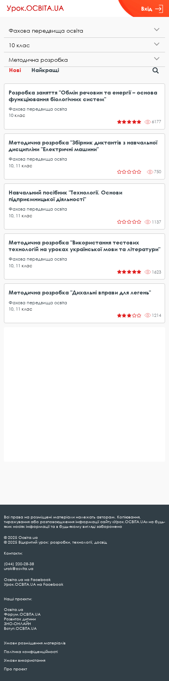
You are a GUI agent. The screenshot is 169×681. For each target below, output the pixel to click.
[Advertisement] (84, 394)
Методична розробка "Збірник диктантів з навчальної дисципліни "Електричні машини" (83, 145)
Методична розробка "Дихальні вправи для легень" (80, 292)
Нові (15, 70)
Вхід (146, 8)
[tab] (84, 30)
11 (18, 165)
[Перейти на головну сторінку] (35, 9)
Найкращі (45, 70)
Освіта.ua (13, 609)
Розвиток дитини (20, 618)
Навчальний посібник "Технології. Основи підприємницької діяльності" (65, 195)
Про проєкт (15, 668)
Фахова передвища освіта (38, 108)
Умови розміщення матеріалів (35, 642)
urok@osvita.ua (18, 568)
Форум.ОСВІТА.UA (22, 614)
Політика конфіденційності (31, 651)
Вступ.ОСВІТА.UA (20, 628)
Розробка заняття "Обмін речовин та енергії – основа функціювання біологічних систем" (83, 95)
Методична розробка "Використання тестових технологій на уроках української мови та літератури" (84, 245)
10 (11, 115)
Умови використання (24, 660)
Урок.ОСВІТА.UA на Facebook (33, 584)
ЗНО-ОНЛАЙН (17, 623)
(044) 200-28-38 (19, 563)
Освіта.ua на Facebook (27, 579)
